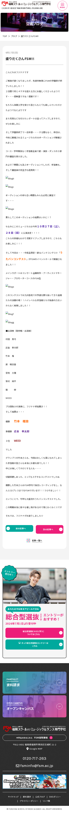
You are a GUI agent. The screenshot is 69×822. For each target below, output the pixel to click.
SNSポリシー (55, 796)
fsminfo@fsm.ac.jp (36, 766)
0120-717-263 (34, 758)
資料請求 (27, 796)
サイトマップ (13, 796)
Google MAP (36, 748)
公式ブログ (40, 796)
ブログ (14, 36)
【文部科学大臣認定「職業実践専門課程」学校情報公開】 (22, 8)
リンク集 (46, 800)
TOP (5, 36)
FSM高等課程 (32, 737)
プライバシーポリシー (29, 800)
